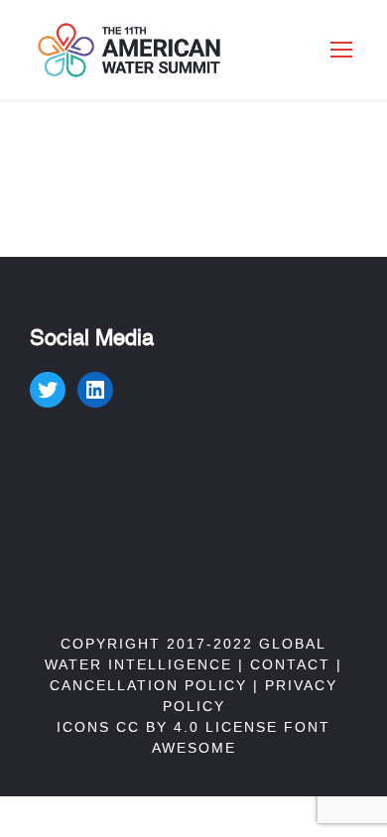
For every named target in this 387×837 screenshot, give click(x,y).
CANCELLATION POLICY (148, 685)
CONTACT (290, 664)
